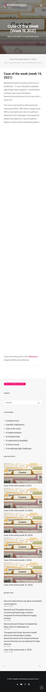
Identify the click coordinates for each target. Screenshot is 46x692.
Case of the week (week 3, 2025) (18, 650)
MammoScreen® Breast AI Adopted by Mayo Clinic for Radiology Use (20, 625)
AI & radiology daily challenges (18, 448)
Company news (12, 421)
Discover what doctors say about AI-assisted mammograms (23, 602)
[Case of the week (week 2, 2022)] (23, 557)
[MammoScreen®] (15, 5)
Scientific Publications (15, 425)
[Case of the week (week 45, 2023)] (23, 532)
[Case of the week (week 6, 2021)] (23, 483)
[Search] (23, 402)
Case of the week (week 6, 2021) (18, 485)
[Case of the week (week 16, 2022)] (23, 582)
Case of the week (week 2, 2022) (18, 560)
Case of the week (14, 63)
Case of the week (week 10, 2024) (18, 510)
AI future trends (12, 444)
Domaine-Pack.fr (33, 679)
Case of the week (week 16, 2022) (18, 585)
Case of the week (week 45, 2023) (18, 535)
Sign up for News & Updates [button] (14, 384)
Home (6, 63)
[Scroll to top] (42, 687)
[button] (41, 5)
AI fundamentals (13, 436)
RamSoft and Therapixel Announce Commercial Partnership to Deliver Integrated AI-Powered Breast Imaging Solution (20, 613)
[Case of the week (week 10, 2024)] (23, 507)
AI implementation (14, 432)
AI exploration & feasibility (17, 440)
